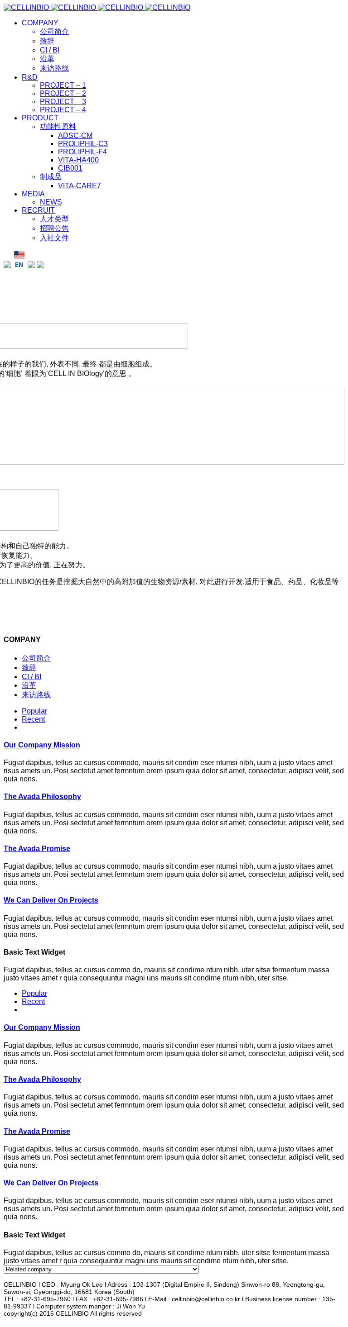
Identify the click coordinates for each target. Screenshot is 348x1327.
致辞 (29, 667)
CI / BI (31, 676)
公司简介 (36, 658)
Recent (33, 719)
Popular (34, 711)
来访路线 (36, 695)
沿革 (29, 685)
